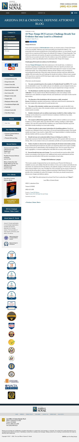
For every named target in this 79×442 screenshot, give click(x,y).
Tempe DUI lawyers (36, 65)
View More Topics (10, 113)
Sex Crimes (9, 93)
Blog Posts (61, 414)
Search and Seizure (11, 90)
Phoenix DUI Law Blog (11, 138)
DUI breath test (44, 47)
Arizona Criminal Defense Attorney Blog (12, 134)
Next (39, 202)
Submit (11, 56)
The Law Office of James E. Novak (23, 436)
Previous (28, 202)
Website (23, 13)
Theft (7, 107)
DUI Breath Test (39, 194)
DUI (34, 194)
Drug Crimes (9, 81)
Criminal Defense (11, 79)
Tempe (46, 194)
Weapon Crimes (10, 96)
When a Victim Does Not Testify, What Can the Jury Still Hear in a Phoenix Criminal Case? (11, 164)
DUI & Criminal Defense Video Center (11, 210)
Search (17, 123)
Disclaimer (37, 414)
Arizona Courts (10, 110)
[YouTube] (9, 68)
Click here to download (11, 201)
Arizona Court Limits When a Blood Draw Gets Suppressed (11, 149)
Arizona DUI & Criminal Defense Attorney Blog (11, 5)
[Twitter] (9, 65)
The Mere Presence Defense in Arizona (11, 156)
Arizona (31, 194)
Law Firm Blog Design (69, 436)
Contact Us (41, 13)
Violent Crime (10, 84)
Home (7, 13)
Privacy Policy (29, 414)
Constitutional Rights (12, 104)
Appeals (8, 98)
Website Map (53, 414)
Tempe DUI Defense (34, 192)
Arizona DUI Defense (12, 87)
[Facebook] (6, 65)
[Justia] (16, 65)
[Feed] (13, 68)
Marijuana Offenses (11, 101)
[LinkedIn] (13, 65)
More (75, 13)
